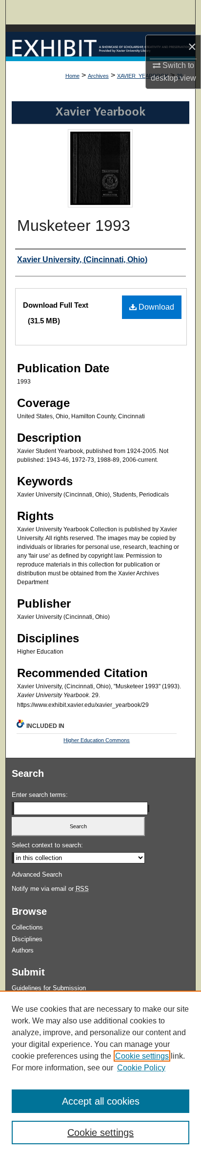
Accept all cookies (101, 1101)
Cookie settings (142, 1056)
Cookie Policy (141, 1068)
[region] (100, 1073)
